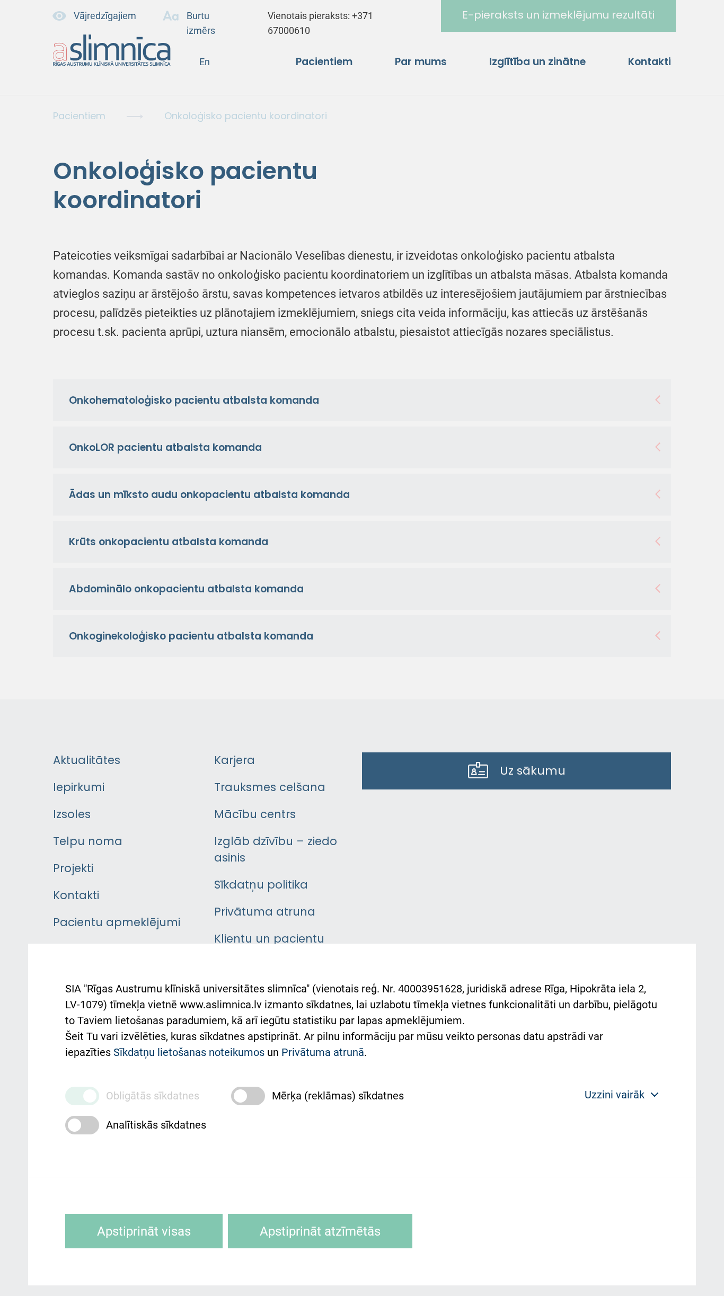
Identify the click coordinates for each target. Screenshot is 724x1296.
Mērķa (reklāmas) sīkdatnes (338, 1095)
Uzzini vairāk (614, 1094)
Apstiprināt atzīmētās (320, 1231)
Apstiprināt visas (144, 1231)
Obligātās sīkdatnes (152, 1095)
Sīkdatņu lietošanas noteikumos (188, 1052)
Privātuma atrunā (322, 1052)
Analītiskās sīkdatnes (156, 1125)
